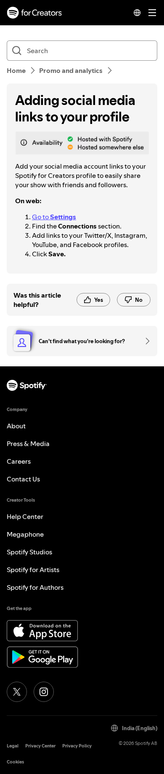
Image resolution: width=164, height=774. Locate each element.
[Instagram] (44, 692)
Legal (13, 746)
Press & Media (28, 443)
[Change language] (137, 12)
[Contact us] (145, 341)
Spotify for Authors (35, 587)
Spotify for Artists (33, 569)
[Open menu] (152, 13)
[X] (17, 692)
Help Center (25, 516)
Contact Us (23, 479)
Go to (54, 216)
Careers (19, 461)
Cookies (15, 762)
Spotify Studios (29, 551)
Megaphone (25, 534)
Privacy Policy (77, 746)
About (16, 425)
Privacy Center (40, 746)
